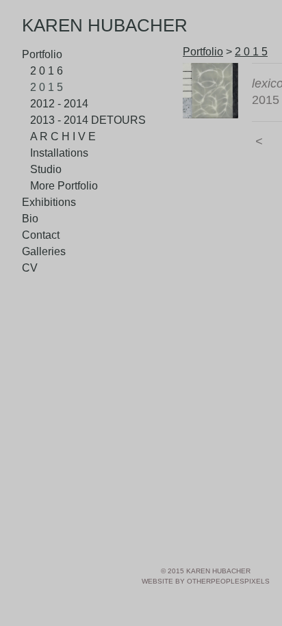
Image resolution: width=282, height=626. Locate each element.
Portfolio (42, 54)
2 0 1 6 (46, 71)
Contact (41, 235)
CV (30, 268)
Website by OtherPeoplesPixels (206, 581)
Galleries (44, 251)
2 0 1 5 (46, 87)
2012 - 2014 (59, 103)
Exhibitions (49, 202)
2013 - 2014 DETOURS (88, 120)
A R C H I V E (63, 136)
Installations (59, 153)
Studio (46, 169)
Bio (30, 218)
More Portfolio (64, 186)
